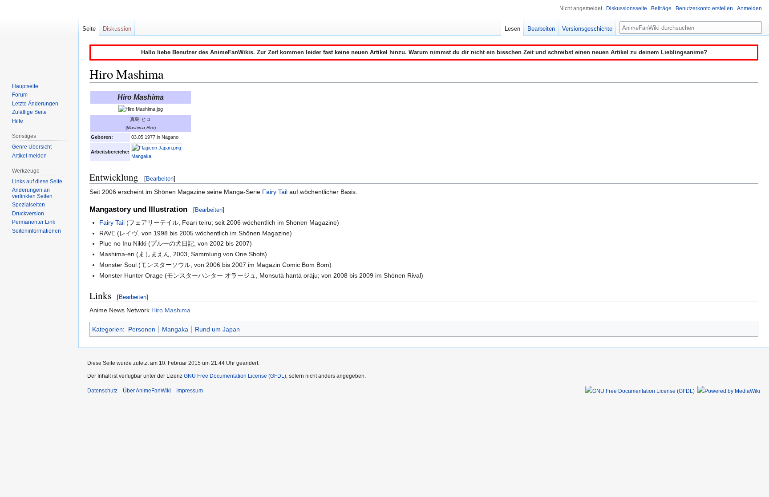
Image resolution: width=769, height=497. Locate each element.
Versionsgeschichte (587, 28)
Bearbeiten (160, 178)
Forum (20, 95)
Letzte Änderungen (35, 104)
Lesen (512, 28)
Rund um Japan (217, 329)
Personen (141, 329)
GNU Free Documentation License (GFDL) (235, 376)
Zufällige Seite (29, 112)
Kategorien (107, 329)
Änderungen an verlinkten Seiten (32, 193)
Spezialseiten (28, 205)
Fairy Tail (274, 191)
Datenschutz (102, 391)
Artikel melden (29, 156)
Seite (89, 28)
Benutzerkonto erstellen (704, 8)
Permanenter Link (33, 222)
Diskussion (117, 28)
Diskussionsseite (626, 8)
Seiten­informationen (36, 231)
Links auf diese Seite (37, 181)
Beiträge (661, 8)
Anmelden (749, 8)
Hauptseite (25, 86)
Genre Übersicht (32, 147)
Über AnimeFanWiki (147, 391)
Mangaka (141, 156)
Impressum (189, 391)
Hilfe (17, 121)
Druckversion (28, 213)
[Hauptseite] (39, 35)
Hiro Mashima (170, 310)
